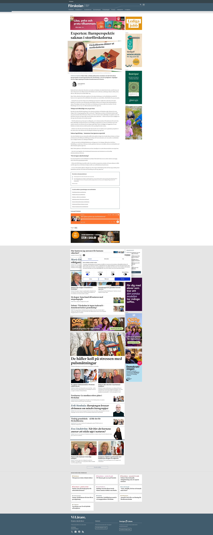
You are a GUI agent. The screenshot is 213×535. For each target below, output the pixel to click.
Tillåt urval (107, 278)
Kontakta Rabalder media (101, 527)
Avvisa (90, 278)
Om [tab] (123, 258)
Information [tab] (106, 258)
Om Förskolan (73, 527)
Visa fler (134, 272)
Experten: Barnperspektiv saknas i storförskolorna (80, 201)
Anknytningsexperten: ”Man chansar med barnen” (80, 199)
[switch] (100, 274)
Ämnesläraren (78, 9)
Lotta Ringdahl (81, 83)
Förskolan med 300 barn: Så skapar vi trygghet (80, 204)
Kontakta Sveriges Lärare (125, 529)
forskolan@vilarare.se (74, 528)
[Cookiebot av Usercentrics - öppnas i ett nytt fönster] (125, 255)
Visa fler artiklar (97, 467)
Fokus (76, 227)
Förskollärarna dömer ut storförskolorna (79, 192)
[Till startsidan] (71, 1)
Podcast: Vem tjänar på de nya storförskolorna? (80, 206)
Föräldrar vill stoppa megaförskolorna (78, 194)
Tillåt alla (122, 278)
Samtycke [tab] (90, 258)
